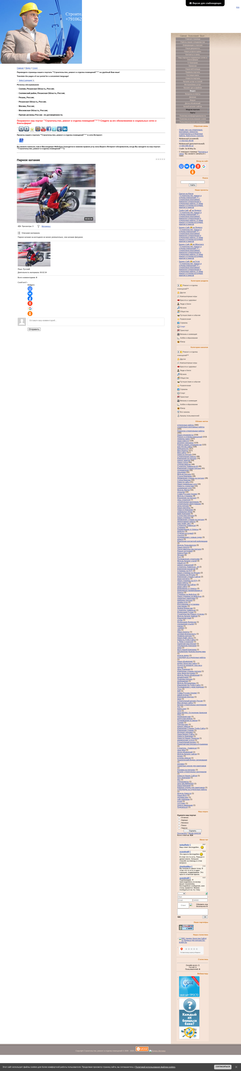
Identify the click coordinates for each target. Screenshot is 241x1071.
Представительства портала (189, 549)
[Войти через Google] (30, 308)
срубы (179, 620)
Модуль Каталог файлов (187, 616)
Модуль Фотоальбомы (186, 683)
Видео (28, 68)
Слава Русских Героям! (187, 693)
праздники (181, 472)
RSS (237, 7)
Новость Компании (185, 736)
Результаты (182, 833)
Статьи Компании (184, 476)
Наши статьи (182, 462)
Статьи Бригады (184, 480)
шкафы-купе (182, 602)
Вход (202, 36)
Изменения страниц (185, 730)
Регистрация (193, 36)
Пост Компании (183, 778)
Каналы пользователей (189, 416)
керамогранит (183, 677)
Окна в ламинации (185, 805)
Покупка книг (182, 724)
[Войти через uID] (30, 288)
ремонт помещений (185, 565)
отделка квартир (184, 464)
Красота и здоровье (188, 300)
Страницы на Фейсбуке (187, 594)
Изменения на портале (186, 458)
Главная (20, 68)
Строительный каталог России (190, 701)
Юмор (182, 342)
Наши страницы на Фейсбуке (189, 596)
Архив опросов (194, 833)
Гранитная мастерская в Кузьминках (192, 744)
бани (179, 699)
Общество (184, 311)
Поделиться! (182, 807)
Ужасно (184, 828)
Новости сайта (183, 482)
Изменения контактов (186, 569)
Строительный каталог (186, 742)
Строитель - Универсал (187, 748)
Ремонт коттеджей (184, 551)
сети (179, 711)
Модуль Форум (183, 490)
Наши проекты (183, 632)
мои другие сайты (184, 447)
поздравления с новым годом (189, 537)
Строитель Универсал (186, 610)
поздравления (183, 470)
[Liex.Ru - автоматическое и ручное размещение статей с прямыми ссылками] (189, 1038)
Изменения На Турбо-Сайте (189, 685)
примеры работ (183, 439)
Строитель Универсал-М (187, 466)
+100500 (180, 628)
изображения (182, 681)
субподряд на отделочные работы (191, 657)
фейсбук (180, 531)
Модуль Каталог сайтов (187, 754)
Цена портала (183, 506)
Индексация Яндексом (186, 622)
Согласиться (223, 1067)
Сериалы (184, 323)
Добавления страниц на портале (190, 478)
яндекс (180, 756)
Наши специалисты (185, 435)
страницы (181, 527)
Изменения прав (184, 618)
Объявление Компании (186, 646)
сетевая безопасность (186, 634)
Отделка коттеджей (185, 533)
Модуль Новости (184, 793)
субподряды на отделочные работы (192, 789)
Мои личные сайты (185, 703)
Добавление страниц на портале (190, 519)
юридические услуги (185, 740)
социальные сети (184, 488)
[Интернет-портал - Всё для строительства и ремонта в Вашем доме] (186, 929)
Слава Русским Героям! (187, 494)
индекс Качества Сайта (187, 663)
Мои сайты (181, 452)
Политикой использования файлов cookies (155, 1067)
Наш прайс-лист (184, 523)
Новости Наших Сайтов (187, 776)
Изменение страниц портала (189, 671)
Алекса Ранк (182, 553)
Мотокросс (46, 226)
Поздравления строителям (188, 559)
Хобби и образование (189, 338)
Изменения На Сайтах (186, 584)
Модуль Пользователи (186, 545)
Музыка (183, 308)
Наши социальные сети (187, 484)
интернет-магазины (185, 443)
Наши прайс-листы (185, 638)
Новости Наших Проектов (188, 738)
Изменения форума (185, 697)
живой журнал (183, 695)
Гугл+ (179, 689)
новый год (181, 563)
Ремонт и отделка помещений (189, 437)
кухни (179, 801)
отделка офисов (184, 758)
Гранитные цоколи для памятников (191, 766)
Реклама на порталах (186, 770)
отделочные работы (185, 425)
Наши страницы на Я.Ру (187, 581)
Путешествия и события (190, 315)
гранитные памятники (186, 598)
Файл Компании (183, 514)
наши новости (183, 441)
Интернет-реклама (185, 732)
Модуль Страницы (184, 496)
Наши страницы (184, 518)
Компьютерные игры (188, 296)
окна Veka (181, 750)
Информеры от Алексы (187, 588)
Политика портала (184, 679)
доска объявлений (184, 752)
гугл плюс (181, 803)
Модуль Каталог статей (187, 561)
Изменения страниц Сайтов (188, 577)
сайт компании (183, 799)
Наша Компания (184, 785)
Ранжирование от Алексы (187, 529)
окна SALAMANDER (185, 783)
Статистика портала (185, 516)
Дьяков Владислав (185, 608)
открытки (181, 492)
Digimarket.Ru (183, 449)
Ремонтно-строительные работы (190, 431)
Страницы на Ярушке (186, 575)
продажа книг (182, 797)
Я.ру (179, 557)
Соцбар (180, 722)
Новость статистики (185, 486)
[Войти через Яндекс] (30, 303)
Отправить (34, 329)
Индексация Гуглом (185, 612)
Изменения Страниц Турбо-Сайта (191, 728)
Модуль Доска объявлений (188, 675)
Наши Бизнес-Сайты (185, 734)
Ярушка (180, 555)
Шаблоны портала (184, 600)
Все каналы (185, 412)
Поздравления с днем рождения (190, 687)
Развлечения (185, 319)
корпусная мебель (185, 718)
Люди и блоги (185, 304)
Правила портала (184, 636)
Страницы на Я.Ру (184, 571)
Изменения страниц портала (189, 468)
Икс (178, 780)
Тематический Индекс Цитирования (192, 760)
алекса (180, 539)
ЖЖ (179, 691)
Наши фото (182, 795)
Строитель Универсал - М (188, 567)
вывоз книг (181, 709)
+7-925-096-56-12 (186, 146)
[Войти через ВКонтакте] (30, 293)
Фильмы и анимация (188, 334)
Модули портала (184, 474)
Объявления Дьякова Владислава (191, 651)
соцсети (180, 535)
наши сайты (182, 586)
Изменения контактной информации (192, 541)
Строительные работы (186, 456)
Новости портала (184, 454)
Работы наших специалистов (189, 445)
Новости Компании (185, 510)
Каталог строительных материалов (191, 772)
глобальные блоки (184, 512)
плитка (180, 626)
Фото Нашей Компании (186, 650)
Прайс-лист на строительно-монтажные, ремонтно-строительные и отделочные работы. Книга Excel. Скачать (191, 133)
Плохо (183, 825)
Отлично (184, 817)
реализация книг (184, 717)
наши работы (182, 583)
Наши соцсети (183, 547)
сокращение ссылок (185, 624)
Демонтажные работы (186, 521)
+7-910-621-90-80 (186, 141)
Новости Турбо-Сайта (186, 640)
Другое (183, 293)
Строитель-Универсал (186, 525)
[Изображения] (34, 254)
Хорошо (184, 820)
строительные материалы (188, 502)
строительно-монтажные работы (190, 427)
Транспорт (184, 330)
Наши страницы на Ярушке (188, 573)
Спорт (35, 68)
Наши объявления (184, 661)
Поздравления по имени (187, 720)
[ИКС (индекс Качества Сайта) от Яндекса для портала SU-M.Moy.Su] (193, 942)
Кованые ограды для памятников (191, 787)
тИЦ (179, 630)
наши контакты (183, 579)
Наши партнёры (184, 508)
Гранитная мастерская (186, 644)
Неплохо (184, 823)
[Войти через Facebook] (30, 298)
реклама (180, 764)
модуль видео (183, 655)
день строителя (183, 500)
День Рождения (183, 669)
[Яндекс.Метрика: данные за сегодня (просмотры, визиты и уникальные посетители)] (157, 1051)
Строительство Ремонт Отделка (190, 614)
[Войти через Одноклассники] (30, 313)
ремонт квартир (183, 460)
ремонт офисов (183, 726)
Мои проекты (182, 451)
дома (179, 648)
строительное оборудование (189, 504)
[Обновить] (207, 893)
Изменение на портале (186, 498)
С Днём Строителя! (185, 642)
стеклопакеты (183, 782)
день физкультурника (186, 673)
